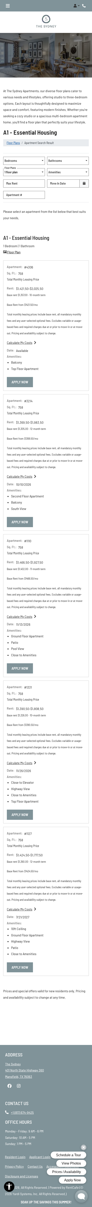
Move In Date (58, 183)
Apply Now (22, 382)
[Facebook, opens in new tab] (9, 1086)
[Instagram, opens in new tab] (18, 1086)
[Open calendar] (84, 184)
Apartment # (14, 195)
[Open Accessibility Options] (9, 1187)
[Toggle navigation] (7, 6)
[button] (76, 6)
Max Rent (12, 183)
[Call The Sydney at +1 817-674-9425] (84, 6)
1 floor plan (11, 171)
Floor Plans (13, 143)
